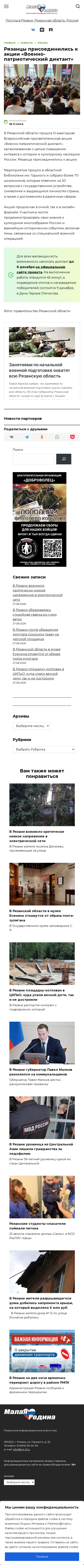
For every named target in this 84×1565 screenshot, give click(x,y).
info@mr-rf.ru (21, 1449)
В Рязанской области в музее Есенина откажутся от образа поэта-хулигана (37, 653)
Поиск (18, 450)
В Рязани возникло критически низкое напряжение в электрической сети (36, 836)
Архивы (9, 1476)
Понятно (42, 1556)
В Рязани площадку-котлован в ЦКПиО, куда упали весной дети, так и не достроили (38, 673)
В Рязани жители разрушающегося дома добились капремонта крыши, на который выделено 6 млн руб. (41, 1303)
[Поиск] (63, 459)
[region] (42, 1533)
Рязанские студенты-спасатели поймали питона (37, 1226)
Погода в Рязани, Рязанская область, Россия (42, 20)
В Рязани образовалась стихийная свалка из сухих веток (35, 614)
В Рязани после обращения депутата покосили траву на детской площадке (36, 634)
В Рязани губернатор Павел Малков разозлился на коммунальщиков (40, 1072)
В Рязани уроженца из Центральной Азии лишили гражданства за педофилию (41, 1149)
